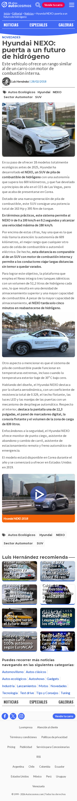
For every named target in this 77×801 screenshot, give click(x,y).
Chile (31, 766)
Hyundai (44, 92)
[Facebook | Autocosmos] (5, 716)
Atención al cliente (47, 727)
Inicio (7, 13)
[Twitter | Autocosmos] (13, 716)
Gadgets (53, 679)
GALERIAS (66, 24)
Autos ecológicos (14, 679)
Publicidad (26, 747)
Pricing (11, 747)
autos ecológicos (21, 92)
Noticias (29, 13)
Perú (49, 776)
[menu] (71, 4)
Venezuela (38, 786)
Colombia (44, 766)
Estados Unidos (20, 776)
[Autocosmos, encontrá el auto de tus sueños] (16, 4)
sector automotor (18, 97)
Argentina (18, 766)
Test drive (27, 693)
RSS (39, 756)
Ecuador (59, 766)
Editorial (17, 13)
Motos (43, 686)
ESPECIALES (38, 24)
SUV (38, 97)
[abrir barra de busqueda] (38, 4)
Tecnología (10, 693)
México (37, 776)
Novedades (11, 37)
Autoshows (37, 679)
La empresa (25, 727)
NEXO (57, 92)
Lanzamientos (26, 686)
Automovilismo (13, 672)
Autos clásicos (36, 672)
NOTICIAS (11, 24)
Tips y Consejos (47, 693)
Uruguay (61, 776)
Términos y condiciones (23, 737)
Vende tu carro (53, 5)
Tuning (65, 693)
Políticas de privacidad (54, 737)
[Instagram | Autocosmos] (21, 716)
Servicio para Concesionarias (53, 747)
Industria (8, 686)
